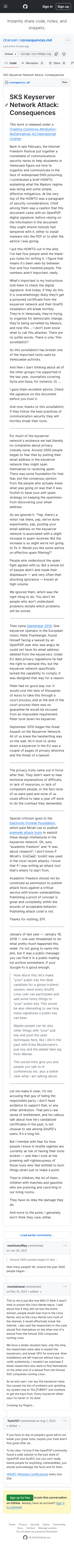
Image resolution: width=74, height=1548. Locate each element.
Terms (12, 1524)
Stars (59, 63)
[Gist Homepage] (25, 6)
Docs (20, 1528)
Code (13, 63)
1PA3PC (12, 1474)
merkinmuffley (17, 1245)
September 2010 (39, 626)
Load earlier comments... (37, 1235)
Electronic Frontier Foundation (32, 823)
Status (46, 1524)
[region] (37, 656)
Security (34, 1524)
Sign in (47, 6)
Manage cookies (47, 1528)
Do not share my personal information (37, 1531)
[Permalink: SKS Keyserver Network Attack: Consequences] (7, 105)
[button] (56, 54)
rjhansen (10, 40)
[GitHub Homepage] (25, 1537)
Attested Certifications (33, 1474)
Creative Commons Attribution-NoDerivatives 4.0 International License (33, 134)
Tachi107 (13, 1420)
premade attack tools (26, 832)
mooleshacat (16, 1286)
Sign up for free (20, 1497)
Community (59, 1524)
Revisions (34, 63)
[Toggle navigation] (5, 6)
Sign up (63, 6)
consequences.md (36, 40)
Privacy (23, 1524)
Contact (30, 1528)
